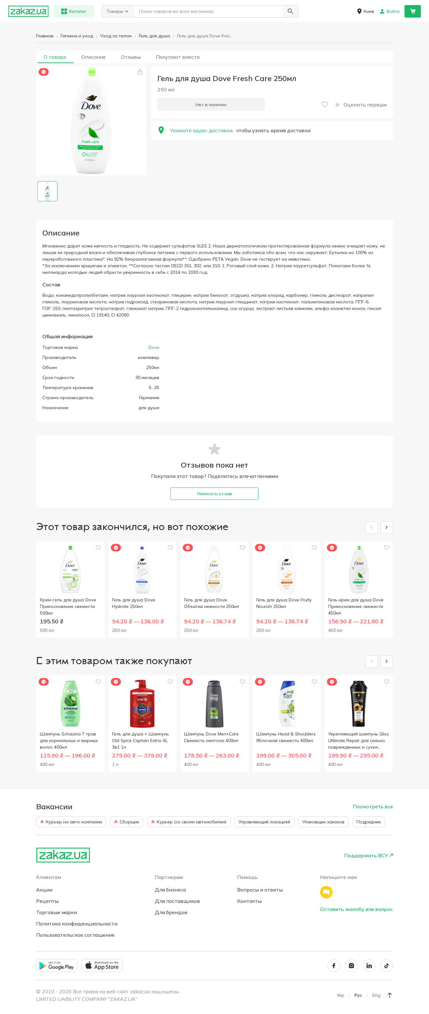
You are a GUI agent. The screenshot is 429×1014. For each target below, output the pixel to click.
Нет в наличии (211, 104)
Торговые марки (56, 912)
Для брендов (171, 912)
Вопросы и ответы (260, 890)
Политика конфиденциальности (76, 923)
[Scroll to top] (390, 995)
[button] (290, 11)
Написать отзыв (214, 493)
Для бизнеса (170, 890)
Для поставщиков (177, 901)
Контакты (249, 901)
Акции (44, 890)
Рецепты (47, 901)
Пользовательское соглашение (75, 935)
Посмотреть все (373, 806)
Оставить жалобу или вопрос (356, 909)
